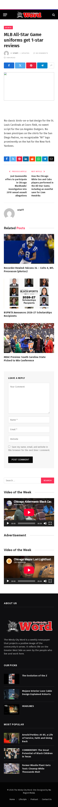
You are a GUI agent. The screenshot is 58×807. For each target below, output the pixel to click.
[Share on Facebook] (9, 65)
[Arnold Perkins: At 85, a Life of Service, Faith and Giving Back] (11, 738)
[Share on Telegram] (42, 65)
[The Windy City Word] (29, 15)
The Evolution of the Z (34, 675)
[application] (29, 512)
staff (15, 53)
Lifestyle (23, 799)
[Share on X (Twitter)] (20, 65)
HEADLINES (28, 706)
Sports (8, 27)
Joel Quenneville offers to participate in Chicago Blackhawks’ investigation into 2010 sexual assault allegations (16, 186)
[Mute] (45, 523)
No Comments (42, 53)
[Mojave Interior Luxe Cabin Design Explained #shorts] (11, 694)
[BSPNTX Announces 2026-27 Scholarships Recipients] (29, 293)
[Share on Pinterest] (31, 65)
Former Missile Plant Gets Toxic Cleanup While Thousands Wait (36, 768)
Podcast (34, 799)
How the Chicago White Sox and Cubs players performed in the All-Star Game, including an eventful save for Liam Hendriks (42, 186)
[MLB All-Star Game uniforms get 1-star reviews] (29, 86)
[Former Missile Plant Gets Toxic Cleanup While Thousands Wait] (11, 768)
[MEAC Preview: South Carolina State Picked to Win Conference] (29, 338)
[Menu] (5, 14)
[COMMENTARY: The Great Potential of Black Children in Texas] (11, 753)
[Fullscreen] (50, 523)
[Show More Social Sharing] (51, 65)
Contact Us (47, 799)
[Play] (7, 523)
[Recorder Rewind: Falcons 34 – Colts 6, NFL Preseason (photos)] (29, 249)
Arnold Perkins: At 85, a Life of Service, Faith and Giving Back (37, 738)
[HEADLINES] (11, 709)
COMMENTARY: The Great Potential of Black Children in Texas (37, 753)
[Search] (53, 14)
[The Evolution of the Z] (11, 679)
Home (12, 799)
